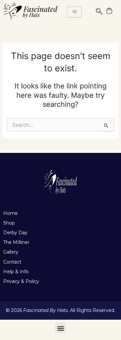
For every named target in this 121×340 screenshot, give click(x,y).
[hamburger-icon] (74, 11)
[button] (99, 12)
